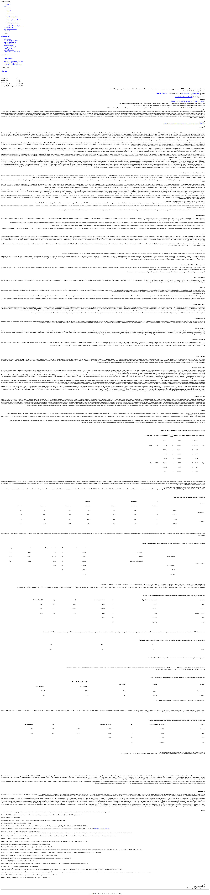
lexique (165, 123)
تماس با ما (7, 30)
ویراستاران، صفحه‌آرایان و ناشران (13, 64)
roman (190, 123)
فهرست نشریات (8, 27)
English (6, 33)
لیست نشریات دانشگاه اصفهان (15, 25)
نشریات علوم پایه (8, 45)
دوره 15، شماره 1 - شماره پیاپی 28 (190, 93)
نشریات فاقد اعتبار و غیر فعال (12, 51)
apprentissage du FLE (182, 123)
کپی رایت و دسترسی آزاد (14, 19)
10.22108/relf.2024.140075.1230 (183, 97)
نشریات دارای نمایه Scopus (11, 40)
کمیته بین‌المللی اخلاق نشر (11, 62)
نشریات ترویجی (8, 48)
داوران (9, 10)
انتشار (8, 7)
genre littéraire (201, 123)
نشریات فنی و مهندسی (10, 46)
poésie (194, 123)
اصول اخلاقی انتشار (12, 16)
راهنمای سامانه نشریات (10, 29)
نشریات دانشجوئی (9, 50)
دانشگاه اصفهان (8, 58)
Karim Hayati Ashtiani (177, 101)
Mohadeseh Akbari (199, 101)
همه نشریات (7, 39)
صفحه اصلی (7, 4)
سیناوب (90, 893)
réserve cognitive (172, 123)
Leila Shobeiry (188, 101)
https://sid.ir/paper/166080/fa (101, 828)
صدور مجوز (10, 13)
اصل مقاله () (162, 93)
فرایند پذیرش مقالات (12, 22)
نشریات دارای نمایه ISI (10, 42)
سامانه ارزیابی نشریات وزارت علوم (13, 61)
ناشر (5, 6)
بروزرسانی (4, 71)
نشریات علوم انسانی (9, 43)
